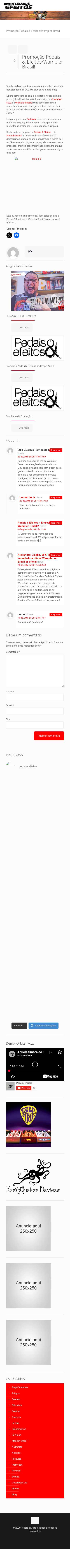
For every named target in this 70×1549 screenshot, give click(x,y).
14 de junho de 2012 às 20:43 (32, 565)
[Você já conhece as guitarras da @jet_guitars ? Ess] (35, 914)
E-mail (10, 705)
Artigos (16, 1393)
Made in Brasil (19, 1441)
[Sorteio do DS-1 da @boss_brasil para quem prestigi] (35, 933)
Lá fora (15, 1423)
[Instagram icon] (39, 1536)
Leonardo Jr (27, 497)
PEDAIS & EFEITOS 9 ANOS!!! (21, 315)
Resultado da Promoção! (19, 416)
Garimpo (16, 1417)
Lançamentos (19, 1429)
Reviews (16, 1470)
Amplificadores (20, 1387)
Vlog (14, 1494)
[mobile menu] (65, 5)
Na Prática (17, 1447)
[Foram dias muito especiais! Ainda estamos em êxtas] (35, 985)
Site (8, 719)
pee (30, 251)
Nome (10, 691)
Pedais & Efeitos (42, 132)
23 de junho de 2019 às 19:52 (34, 501)
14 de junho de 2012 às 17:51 (32, 618)
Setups (15, 1476)
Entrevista (17, 1405)
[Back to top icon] (35, 1520)
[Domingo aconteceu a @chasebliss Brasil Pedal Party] (35, 837)
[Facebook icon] (31, 1536)
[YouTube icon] (35, 1536)
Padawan (31, 119)
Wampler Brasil (14, 135)
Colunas (16, 1399)
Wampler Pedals (23, 102)
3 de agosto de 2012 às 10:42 (32, 529)
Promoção (17, 1464)
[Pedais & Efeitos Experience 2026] (35, 926)
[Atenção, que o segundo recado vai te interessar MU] (35, 944)
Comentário (13, 652)
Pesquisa (16, 1458)
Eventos (16, 1411)
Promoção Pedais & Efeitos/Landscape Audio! (30, 366)
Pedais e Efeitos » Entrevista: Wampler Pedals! (36, 524)
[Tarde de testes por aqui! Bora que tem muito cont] (35, 787)
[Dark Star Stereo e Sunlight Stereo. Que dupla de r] (35, 778)
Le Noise (16, 1435)
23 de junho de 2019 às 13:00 (32, 456)
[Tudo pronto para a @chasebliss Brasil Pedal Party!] (35, 893)
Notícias (16, 1452)
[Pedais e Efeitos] (18, 5)
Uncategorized (19, 1482)
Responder (56, 450)
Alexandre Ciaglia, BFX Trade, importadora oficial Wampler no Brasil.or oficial (37, 558)
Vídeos (15, 1488)
